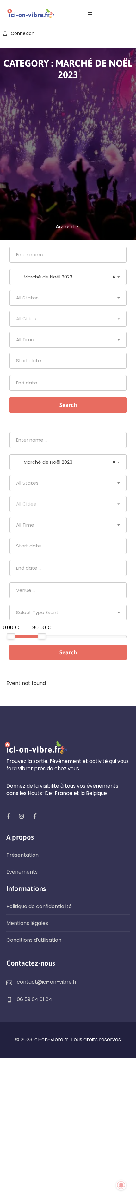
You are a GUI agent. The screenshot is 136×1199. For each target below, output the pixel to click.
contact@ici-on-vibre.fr (47, 982)
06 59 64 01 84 (34, 999)
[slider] (11, 636)
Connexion (21, 33)
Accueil (65, 226)
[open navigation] (90, 14)
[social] (8, 816)
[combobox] (68, 277)
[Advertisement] (68, 151)
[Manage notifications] (121, 1185)
